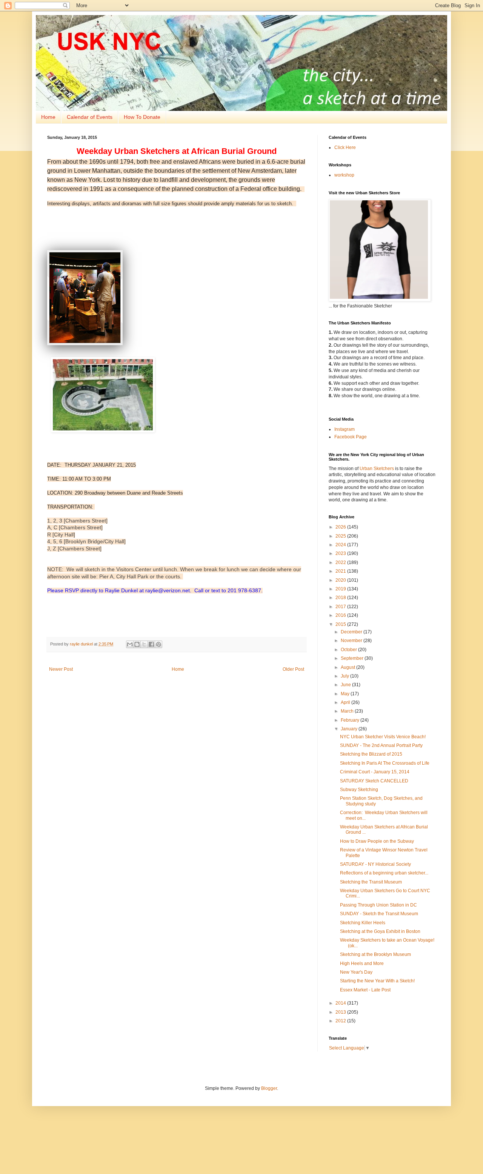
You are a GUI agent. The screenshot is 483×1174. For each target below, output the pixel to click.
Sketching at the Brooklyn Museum (375, 954)
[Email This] (130, 644)
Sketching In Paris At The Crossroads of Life (384, 763)
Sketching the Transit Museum (371, 882)
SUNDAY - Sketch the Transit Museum (379, 913)
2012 (341, 1020)
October (349, 649)
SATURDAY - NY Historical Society (375, 864)
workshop (344, 175)
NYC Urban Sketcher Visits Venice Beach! (383, 736)
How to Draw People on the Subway (377, 841)
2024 (341, 544)
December (352, 632)
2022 (341, 562)
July (345, 676)
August (348, 667)
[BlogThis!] (137, 644)
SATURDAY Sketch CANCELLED (374, 781)
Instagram (344, 429)
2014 (341, 1003)
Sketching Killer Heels (362, 922)
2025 (341, 536)
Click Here (345, 147)
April (346, 702)
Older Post (293, 669)
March (348, 711)
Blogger (269, 1088)
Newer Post (61, 669)
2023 (341, 553)
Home (48, 117)
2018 (341, 597)
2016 (341, 615)
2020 (341, 580)
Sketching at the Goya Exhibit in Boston (380, 931)
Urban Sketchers (377, 468)
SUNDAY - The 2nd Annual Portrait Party (381, 745)
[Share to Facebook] (151, 644)
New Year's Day (356, 972)
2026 (341, 527)
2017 (341, 606)
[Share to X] (144, 644)
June (346, 684)
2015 (341, 624)
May (346, 693)
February (350, 720)
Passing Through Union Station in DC (378, 905)
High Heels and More (362, 963)
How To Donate (142, 117)
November (352, 640)
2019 (341, 589)
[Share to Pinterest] (158, 644)
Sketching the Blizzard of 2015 (371, 754)
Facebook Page (350, 436)
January (349, 728)
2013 (341, 1012)
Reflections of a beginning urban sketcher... (384, 873)
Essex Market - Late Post (365, 990)
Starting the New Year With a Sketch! (377, 980)
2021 (341, 571)
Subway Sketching (359, 789)
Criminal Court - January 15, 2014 (374, 771)
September (353, 658)
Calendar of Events (89, 117)
